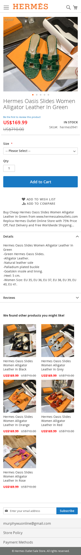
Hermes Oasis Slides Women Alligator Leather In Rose (18, 476)
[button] (33, 95)
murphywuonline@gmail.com (27, 523)
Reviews (9, 298)
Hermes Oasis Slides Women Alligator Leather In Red (56, 421)
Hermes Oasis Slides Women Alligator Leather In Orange (18, 421)
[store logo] (30, 6)
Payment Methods (18, 542)
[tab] (40, 236)
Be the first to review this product (22, 117)
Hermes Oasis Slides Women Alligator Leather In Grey (56, 365)
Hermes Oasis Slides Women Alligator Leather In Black (18, 365)
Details (8, 236)
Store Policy (12, 532)
